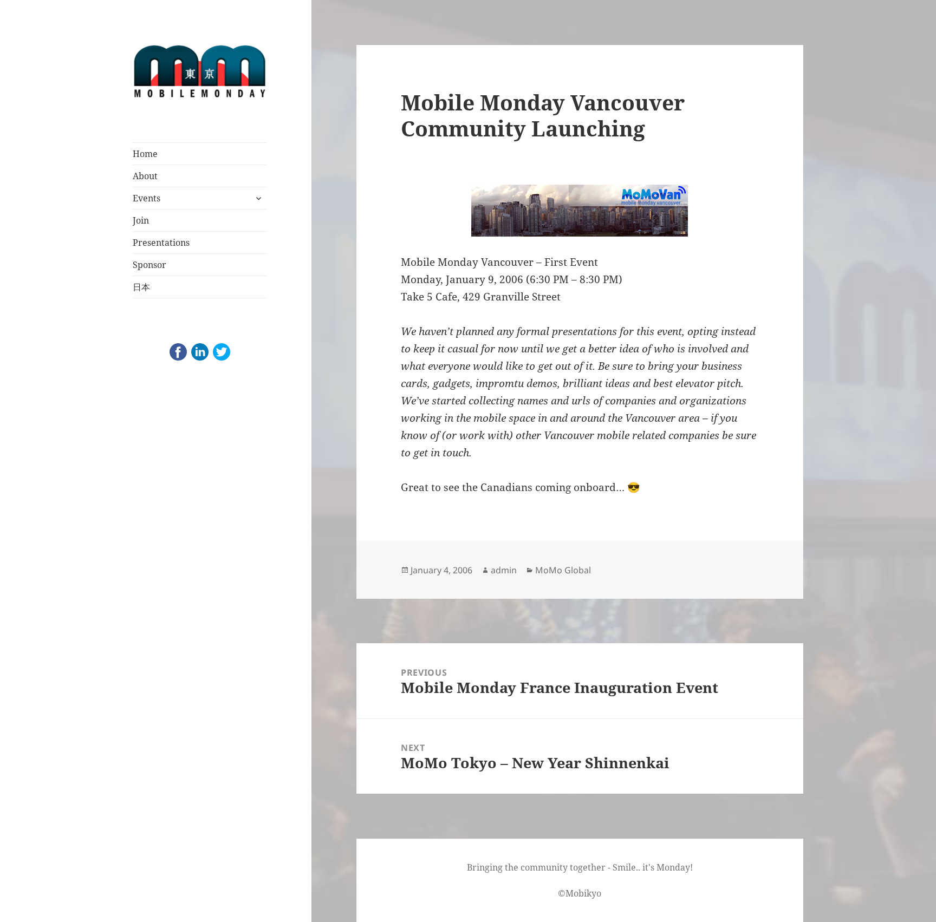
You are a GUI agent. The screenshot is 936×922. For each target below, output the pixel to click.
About (145, 176)
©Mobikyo (579, 893)
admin (504, 570)
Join (141, 220)
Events (146, 198)
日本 (141, 287)
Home (145, 154)
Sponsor (149, 265)
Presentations (161, 243)
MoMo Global (563, 570)
